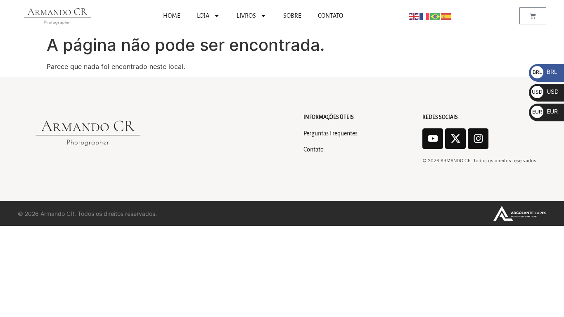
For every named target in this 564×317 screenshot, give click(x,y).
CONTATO (330, 15)
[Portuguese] (435, 16)
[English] (414, 16)
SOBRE (292, 15)
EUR (545, 111)
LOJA (203, 15)
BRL (545, 71)
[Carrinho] (532, 15)
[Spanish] (446, 16)
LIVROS (246, 15)
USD (545, 91)
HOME (171, 15)
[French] (424, 16)
